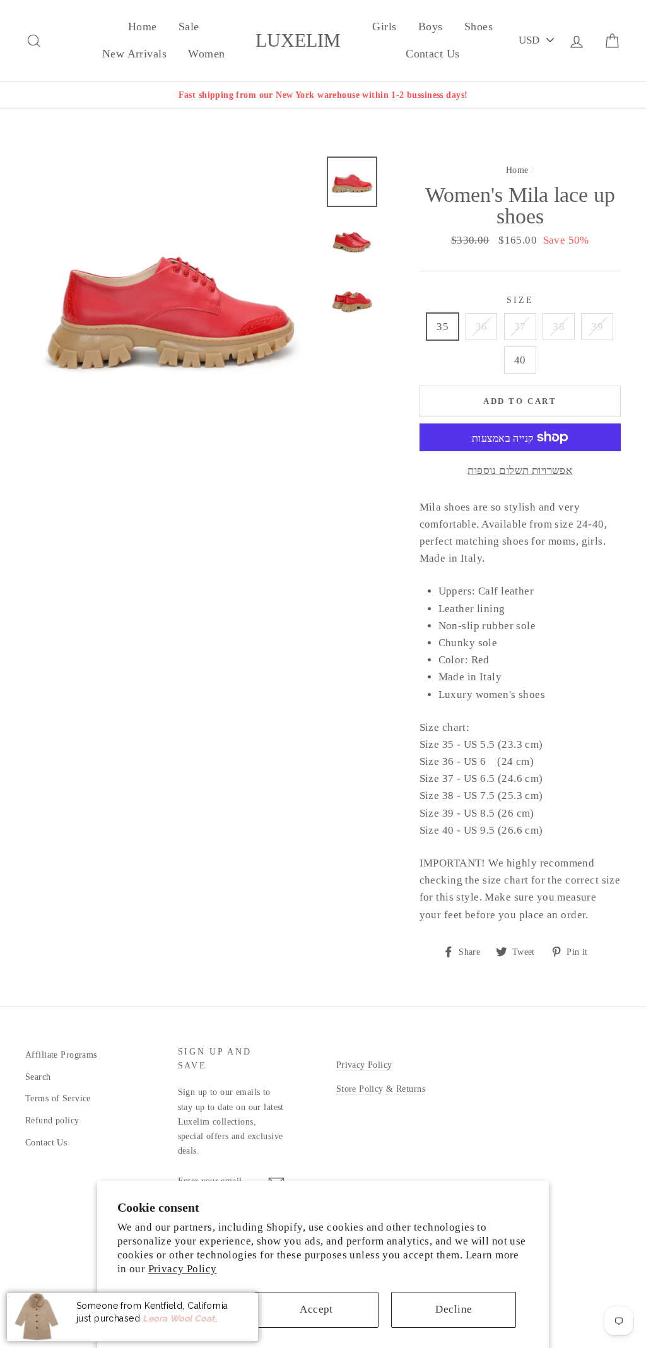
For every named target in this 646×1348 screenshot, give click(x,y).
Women (206, 53)
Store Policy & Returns (380, 1089)
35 (443, 327)
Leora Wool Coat (178, 1318)
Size (520, 300)
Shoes (478, 26)
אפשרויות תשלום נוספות (519, 470)
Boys (430, 26)
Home (142, 26)
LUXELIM (298, 40)
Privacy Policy (182, 1269)
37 (520, 327)
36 (482, 327)
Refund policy (52, 1120)
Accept (316, 1309)
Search (38, 1077)
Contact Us (432, 53)
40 (520, 360)
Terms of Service (58, 1098)
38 (559, 327)
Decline (453, 1309)
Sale (189, 26)
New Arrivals (134, 53)
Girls (384, 26)
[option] (323, 95)
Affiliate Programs (61, 1054)
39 (597, 327)
